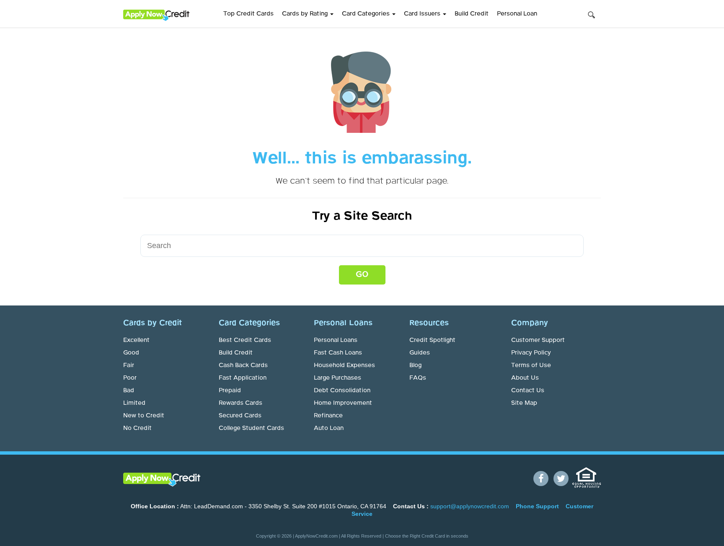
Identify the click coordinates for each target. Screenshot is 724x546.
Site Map (524, 403)
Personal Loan (517, 14)
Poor (130, 378)
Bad (128, 390)
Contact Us (527, 390)
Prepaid (230, 390)
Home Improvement (343, 403)
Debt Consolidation (342, 390)
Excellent (136, 340)
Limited (134, 403)
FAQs (417, 378)
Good (131, 353)
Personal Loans (335, 340)
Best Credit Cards (245, 340)
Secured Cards (240, 415)
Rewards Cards (240, 403)
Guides (419, 353)
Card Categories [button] (366, 14)
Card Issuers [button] (423, 14)
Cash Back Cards (243, 365)
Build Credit (472, 14)
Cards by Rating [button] (305, 14)
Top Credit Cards (248, 14)
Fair (128, 365)
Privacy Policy (531, 353)
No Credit (137, 428)
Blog (415, 365)
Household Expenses (344, 365)
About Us (525, 378)
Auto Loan (329, 428)
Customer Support (538, 340)
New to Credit (143, 415)
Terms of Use (531, 365)
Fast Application (242, 378)
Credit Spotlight (432, 340)
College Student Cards (251, 428)
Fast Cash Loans (338, 353)
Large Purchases (337, 378)
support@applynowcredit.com (469, 506)
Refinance (328, 415)
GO (362, 274)
